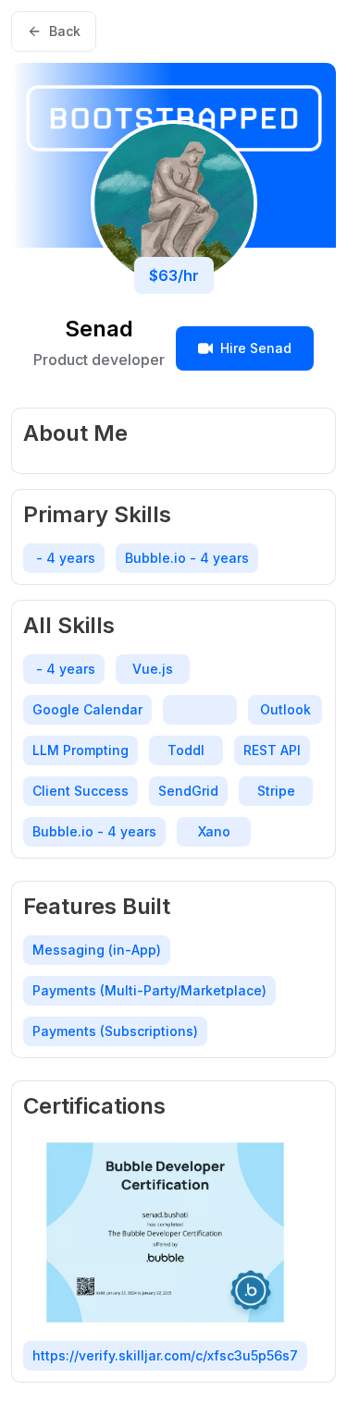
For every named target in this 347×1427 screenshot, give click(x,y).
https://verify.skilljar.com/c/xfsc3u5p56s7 (165, 1355)
